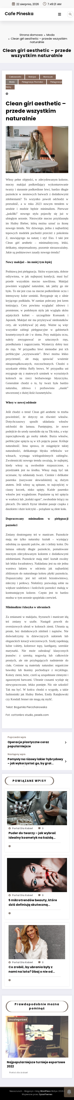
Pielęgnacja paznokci (32, 82)
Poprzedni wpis (17, 737)
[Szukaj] (70, 14)
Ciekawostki (15, 76)
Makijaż (32, 76)
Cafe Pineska (19, 14)
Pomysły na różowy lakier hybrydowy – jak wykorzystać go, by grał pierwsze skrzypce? (35, 761)
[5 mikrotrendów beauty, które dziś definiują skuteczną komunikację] (37, 875)
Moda (12, 82)
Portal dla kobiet (22, 828)
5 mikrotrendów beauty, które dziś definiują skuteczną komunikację (33, 902)
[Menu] (59, 14)
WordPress (45, 1091)
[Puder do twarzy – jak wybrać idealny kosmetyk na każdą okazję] (37, 807)
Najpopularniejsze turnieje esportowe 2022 (36, 1064)
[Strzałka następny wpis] (65, 761)
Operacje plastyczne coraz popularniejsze (28, 744)
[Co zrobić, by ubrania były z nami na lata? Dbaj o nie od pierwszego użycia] (37, 941)
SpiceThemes (45, 1094)
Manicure (48, 76)
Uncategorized (18, 1019)
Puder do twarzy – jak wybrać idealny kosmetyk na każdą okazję (32, 835)
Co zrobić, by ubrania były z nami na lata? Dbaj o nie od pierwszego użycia (31, 969)
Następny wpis (16, 754)
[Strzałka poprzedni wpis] (65, 742)
